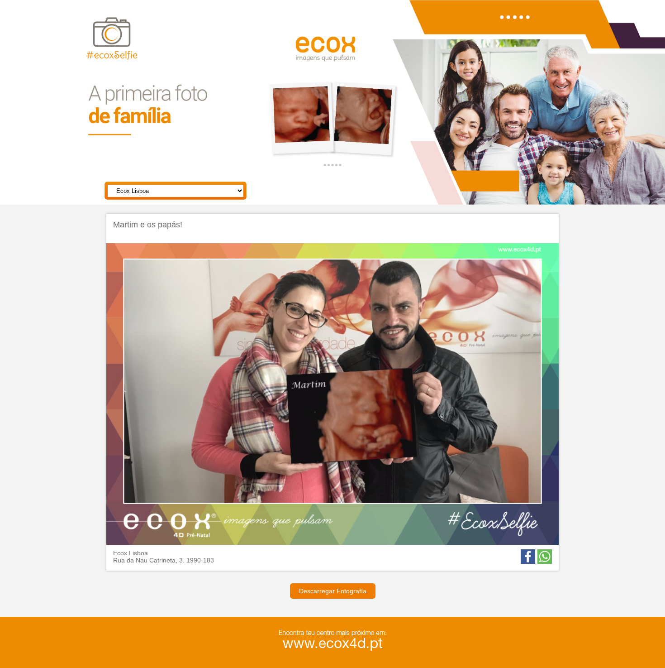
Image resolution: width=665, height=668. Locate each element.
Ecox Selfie (129, 49)
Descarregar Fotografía (332, 591)
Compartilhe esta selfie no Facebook (528, 556)
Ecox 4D (338, 54)
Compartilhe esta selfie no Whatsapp (544, 556)
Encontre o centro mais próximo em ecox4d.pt (347, 642)
